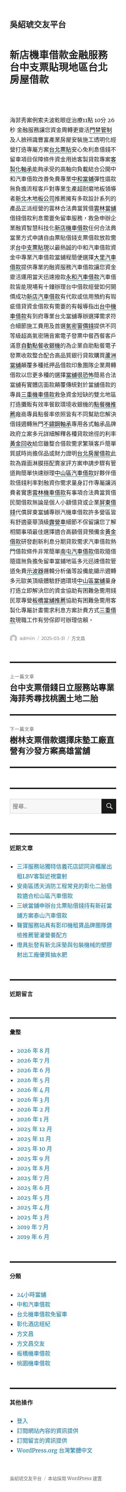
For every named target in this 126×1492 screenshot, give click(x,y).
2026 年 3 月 (33, 1099)
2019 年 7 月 (33, 1226)
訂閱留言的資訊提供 (42, 1440)
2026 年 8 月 (33, 1050)
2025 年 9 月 (33, 1158)
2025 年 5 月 (33, 1197)
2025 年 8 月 (33, 1168)
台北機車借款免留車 (42, 1314)
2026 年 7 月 (33, 1060)
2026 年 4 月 (33, 1089)
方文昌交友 (31, 1343)
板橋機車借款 (33, 1353)
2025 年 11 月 (34, 1138)
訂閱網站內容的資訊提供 (47, 1430)
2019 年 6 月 (33, 1236)
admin (27, 638)
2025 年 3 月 (33, 1217)
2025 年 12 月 (34, 1128)
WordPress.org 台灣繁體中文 (54, 1450)
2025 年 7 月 (33, 1177)
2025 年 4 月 (33, 1207)
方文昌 (78, 638)
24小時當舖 (31, 1294)
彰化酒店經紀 (33, 1323)
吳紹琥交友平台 (38, 24)
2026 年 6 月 (33, 1070)
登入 (22, 1420)
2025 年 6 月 (33, 1187)
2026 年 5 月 (33, 1079)
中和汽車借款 (33, 1304)
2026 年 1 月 (33, 1119)
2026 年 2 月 (33, 1109)
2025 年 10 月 (34, 1148)
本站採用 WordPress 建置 (75, 1478)
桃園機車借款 (33, 1363)
